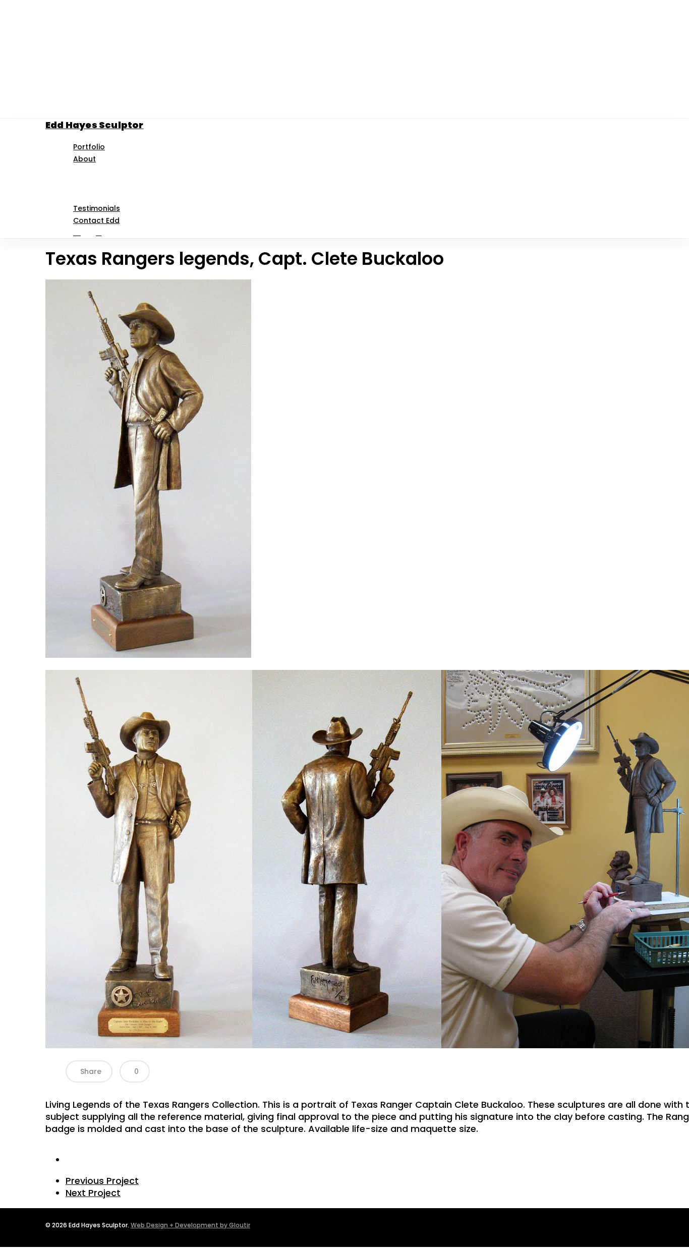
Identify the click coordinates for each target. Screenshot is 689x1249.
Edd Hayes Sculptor (94, 125)
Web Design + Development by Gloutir (190, 1225)
